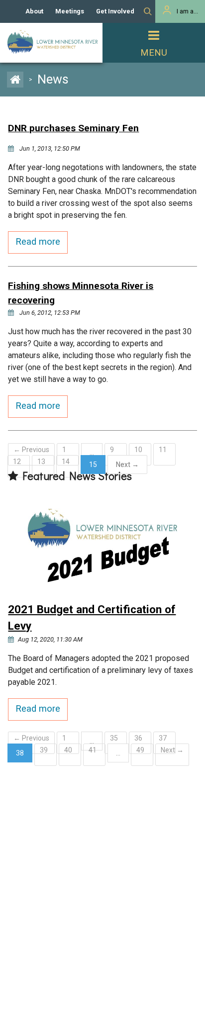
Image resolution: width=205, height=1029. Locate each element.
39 (44, 750)
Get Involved (115, 11)
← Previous (31, 450)
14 (66, 462)
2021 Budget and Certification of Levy (92, 618)
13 (41, 462)
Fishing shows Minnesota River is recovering (80, 293)
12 (17, 462)
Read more (37, 241)
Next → (172, 750)
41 (93, 750)
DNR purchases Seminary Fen (73, 128)
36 (138, 738)
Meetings (69, 11)
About (34, 11)
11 (163, 450)
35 (114, 738)
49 (140, 750)
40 (68, 750)
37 (163, 738)
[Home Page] (18, 79)
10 (138, 450)
